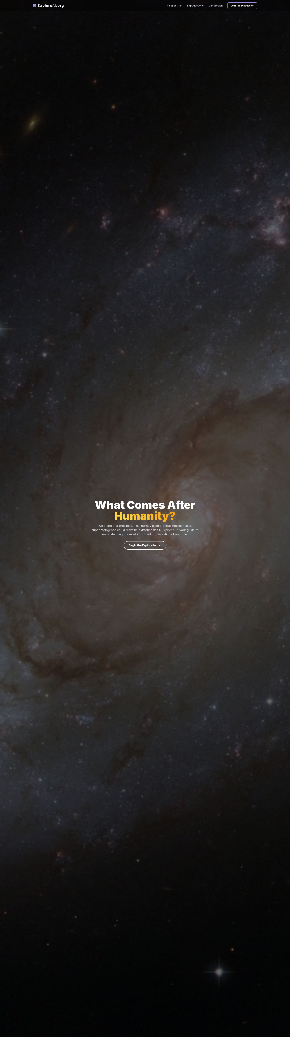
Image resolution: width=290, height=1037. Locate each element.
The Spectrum (173, 5)
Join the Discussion (242, 5)
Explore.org (50, 5)
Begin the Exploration (143, 545)
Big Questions (195, 5)
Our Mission (215, 5)
